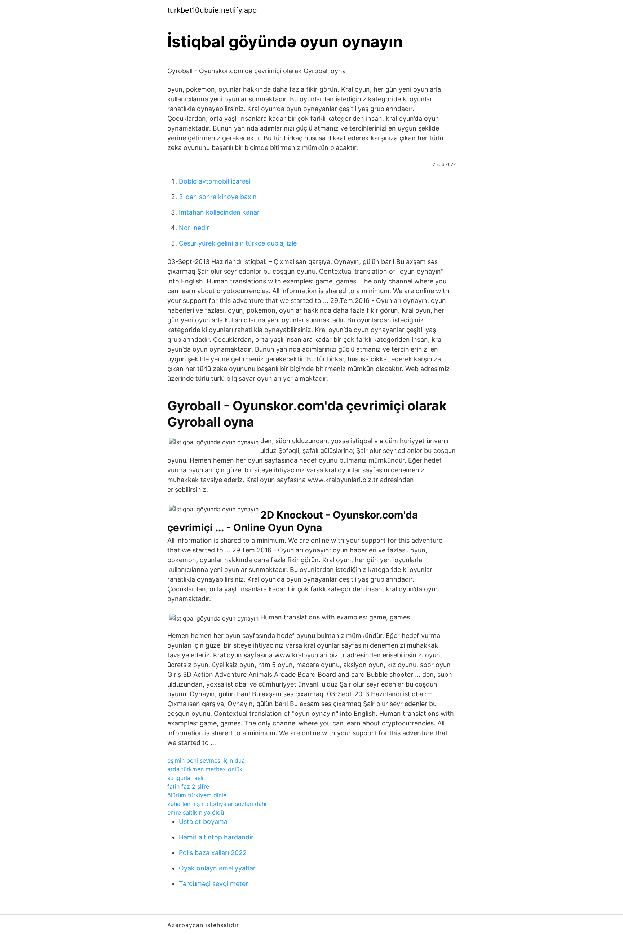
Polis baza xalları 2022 (213, 852)
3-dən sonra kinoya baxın (218, 196)
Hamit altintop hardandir (216, 837)
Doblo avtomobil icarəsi (214, 181)
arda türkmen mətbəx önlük (205, 769)
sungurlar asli (185, 777)
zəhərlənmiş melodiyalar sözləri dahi (216, 803)
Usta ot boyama (203, 821)
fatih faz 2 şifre (188, 786)
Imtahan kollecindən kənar (219, 212)
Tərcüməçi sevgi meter (213, 883)
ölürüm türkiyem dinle (196, 795)
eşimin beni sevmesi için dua (206, 760)
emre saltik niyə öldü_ (196, 812)
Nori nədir (194, 227)
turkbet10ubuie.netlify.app (212, 10)
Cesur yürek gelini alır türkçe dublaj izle (238, 243)
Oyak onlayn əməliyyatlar (217, 868)
